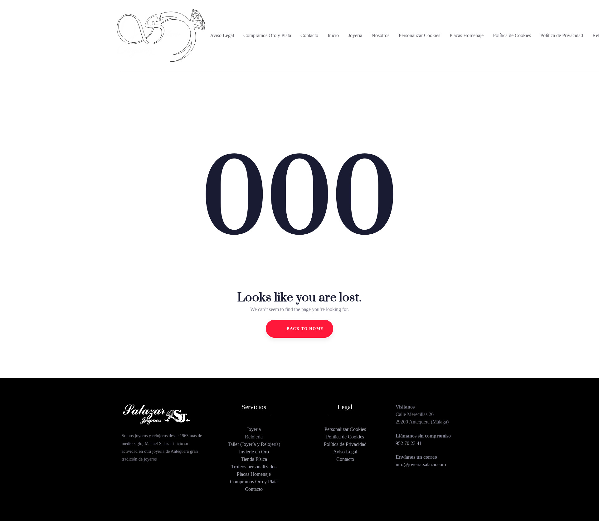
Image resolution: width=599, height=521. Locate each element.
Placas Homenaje (254, 474)
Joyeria (254, 429)
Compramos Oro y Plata (254, 481)
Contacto (254, 489)
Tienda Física (254, 459)
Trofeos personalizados (253, 466)
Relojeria (254, 436)
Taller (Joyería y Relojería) (254, 444)
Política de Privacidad (345, 444)
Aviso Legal (345, 451)
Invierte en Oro (254, 451)
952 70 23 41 (409, 443)
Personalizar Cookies (345, 429)
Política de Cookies (345, 436)
